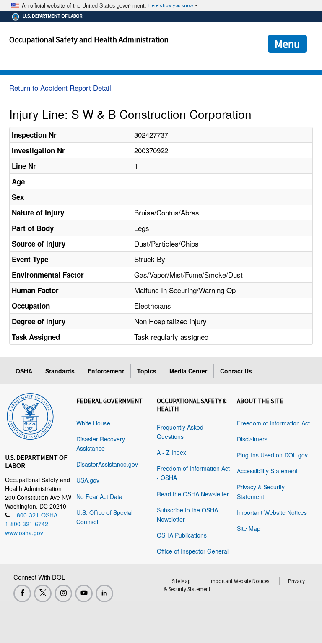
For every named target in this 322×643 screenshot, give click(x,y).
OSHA (24, 371)
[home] (30, 415)
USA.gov (87, 480)
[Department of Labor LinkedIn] (104, 593)
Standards (60, 371)
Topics (146, 371)
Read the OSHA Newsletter (193, 494)
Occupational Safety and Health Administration (89, 39)
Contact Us (236, 371)
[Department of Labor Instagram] (63, 593)
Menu (287, 44)
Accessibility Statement (267, 471)
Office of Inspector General (193, 551)
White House (93, 423)
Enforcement (106, 371)
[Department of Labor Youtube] (84, 593)
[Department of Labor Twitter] (43, 593)
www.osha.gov (24, 532)
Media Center (188, 371)
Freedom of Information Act (273, 423)
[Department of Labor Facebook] (22, 593)
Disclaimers (252, 439)
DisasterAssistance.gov (107, 464)
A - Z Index (171, 452)
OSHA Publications (182, 535)
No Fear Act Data (99, 496)
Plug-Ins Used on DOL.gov (272, 455)
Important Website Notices (272, 512)
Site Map (248, 528)
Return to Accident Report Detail (60, 87)
